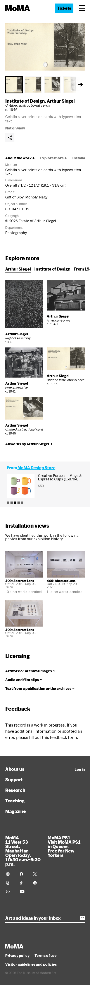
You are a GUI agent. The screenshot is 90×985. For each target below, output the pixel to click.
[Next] (80, 84)
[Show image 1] (14, 84)
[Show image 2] (33, 84)
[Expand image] (45, 47)
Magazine (15, 811)
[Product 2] (11, 503)
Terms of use (45, 955)
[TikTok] (24, 882)
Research (15, 790)
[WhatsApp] (10, 891)
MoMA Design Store (36, 467)
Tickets (64, 8)
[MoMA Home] (17, 8)
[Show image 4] (71, 84)
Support (14, 779)
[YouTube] (24, 891)
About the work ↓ (20, 158)
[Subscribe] (82, 918)
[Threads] (10, 882)
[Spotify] (37, 882)
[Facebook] (24, 874)
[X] (37, 874)
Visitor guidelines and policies (31, 964)
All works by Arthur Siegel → (28, 444)
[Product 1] (8, 503)
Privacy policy (17, 955)
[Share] (9, 137)
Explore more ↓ (53, 158)
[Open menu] (82, 8)
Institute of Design (25, 101)
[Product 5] (22, 503)
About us (14, 769)
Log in (79, 769)
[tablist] (45, 84)
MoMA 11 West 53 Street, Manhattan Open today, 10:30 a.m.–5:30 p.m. (23, 851)
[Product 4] (18, 503)
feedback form (63, 737)
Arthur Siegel (61, 101)
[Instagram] (10, 874)
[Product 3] (15, 503)
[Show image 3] (52, 84)
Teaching (14, 800)
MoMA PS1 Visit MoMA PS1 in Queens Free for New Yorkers (64, 846)
